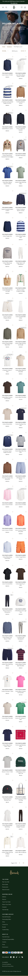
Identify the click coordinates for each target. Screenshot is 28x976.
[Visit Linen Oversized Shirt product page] (7, 565)
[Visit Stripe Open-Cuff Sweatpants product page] (20, 244)
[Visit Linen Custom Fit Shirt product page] (7, 486)
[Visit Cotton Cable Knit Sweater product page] (20, 110)
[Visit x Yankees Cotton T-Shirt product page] (7, 352)
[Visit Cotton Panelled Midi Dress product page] (20, 298)
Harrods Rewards (6, 916)
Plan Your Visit (5, 882)
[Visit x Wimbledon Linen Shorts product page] (20, 459)
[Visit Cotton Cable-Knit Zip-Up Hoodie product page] (20, 325)
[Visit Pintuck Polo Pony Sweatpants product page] (7, 592)
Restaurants (5, 887)
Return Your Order (6, 904)
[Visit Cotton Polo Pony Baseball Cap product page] (7, 780)
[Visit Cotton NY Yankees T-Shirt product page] (20, 699)
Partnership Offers (6, 919)
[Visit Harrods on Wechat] (22, 957)
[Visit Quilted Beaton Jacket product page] (7, 110)
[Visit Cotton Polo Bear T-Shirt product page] (7, 673)
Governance (5, 947)
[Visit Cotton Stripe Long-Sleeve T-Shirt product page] (7, 619)
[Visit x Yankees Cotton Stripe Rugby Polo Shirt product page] (7, 83)
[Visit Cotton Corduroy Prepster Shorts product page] (7, 298)
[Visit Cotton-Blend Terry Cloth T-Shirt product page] (7, 726)
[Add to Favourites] (12, 56)
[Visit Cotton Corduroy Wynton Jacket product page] (20, 191)
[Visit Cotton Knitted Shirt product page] (7, 405)
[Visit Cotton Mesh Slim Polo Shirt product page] (20, 432)
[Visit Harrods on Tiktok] (16, 957)
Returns (4, 899)
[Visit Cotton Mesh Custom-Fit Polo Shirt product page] (7, 379)
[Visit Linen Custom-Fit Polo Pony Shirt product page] (20, 512)
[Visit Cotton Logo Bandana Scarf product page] (20, 726)
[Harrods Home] (14, 7)
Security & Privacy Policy (7, 966)
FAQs (3, 922)
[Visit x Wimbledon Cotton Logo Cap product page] (20, 753)
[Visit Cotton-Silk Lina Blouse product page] (20, 834)
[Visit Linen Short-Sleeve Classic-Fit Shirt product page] (20, 56)
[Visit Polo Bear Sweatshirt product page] (20, 137)
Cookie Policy (5, 929)
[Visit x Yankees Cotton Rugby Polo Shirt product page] (7, 432)
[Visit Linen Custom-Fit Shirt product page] (7, 56)
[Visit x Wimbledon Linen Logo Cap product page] (20, 592)
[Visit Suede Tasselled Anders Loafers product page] (7, 191)
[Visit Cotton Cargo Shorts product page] (20, 538)
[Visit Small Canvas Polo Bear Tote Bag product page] (20, 780)
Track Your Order (6, 902)
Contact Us (5, 924)
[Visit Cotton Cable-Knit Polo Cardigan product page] (7, 834)
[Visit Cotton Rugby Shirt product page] (7, 217)
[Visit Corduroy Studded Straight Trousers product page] (20, 807)
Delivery (4, 896)
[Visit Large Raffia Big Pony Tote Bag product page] (7, 271)
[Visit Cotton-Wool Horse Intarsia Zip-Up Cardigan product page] (7, 137)
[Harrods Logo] (14, 872)
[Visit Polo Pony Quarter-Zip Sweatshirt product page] (7, 459)
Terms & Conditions (6, 964)
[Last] (23, 863)
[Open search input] (6, 7)
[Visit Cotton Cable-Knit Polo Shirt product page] (20, 164)
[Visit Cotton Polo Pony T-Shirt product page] (20, 565)
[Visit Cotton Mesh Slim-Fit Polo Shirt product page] (20, 352)
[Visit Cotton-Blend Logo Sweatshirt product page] (7, 244)
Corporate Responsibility (8, 939)
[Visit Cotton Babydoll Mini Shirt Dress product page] (7, 807)
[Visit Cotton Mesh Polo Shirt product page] (20, 379)
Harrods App (5, 909)
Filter (22, 51)
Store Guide (5, 884)
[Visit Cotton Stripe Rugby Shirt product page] (20, 217)
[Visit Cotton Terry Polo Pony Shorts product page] (7, 646)
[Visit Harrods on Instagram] (13, 957)
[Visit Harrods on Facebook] (11, 957)
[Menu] (3, 7)
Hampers (4, 907)
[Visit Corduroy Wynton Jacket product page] (20, 83)
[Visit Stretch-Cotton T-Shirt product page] (7, 753)
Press (3, 944)
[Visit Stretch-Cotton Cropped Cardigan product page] (20, 271)
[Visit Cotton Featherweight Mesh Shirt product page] (7, 325)
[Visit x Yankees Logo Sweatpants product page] (20, 619)
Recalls (4, 927)
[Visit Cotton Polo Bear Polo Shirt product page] (20, 405)
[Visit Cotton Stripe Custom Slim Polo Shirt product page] (20, 646)
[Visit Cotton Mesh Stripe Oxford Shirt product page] (7, 538)
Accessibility (5, 962)
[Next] (19, 863)
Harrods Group (5, 936)
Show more (6, 32)
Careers (4, 942)
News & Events (5, 889)
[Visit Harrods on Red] (19, 957)
